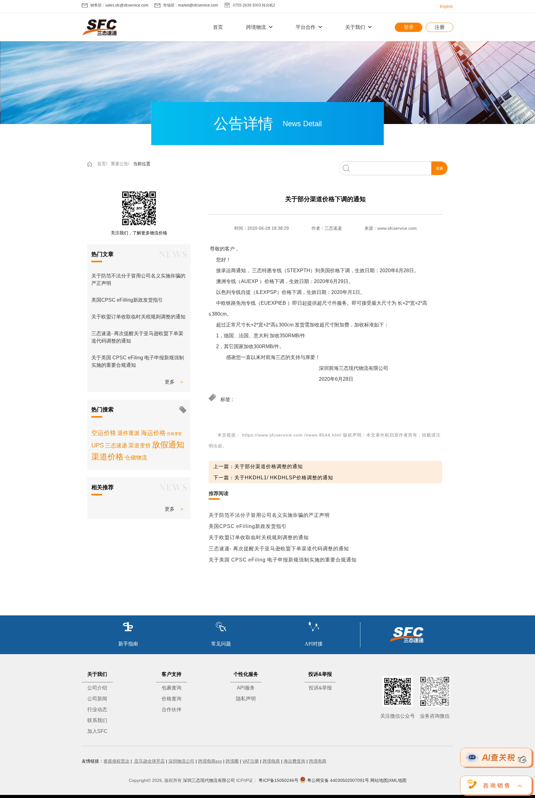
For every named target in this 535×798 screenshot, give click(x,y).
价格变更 (174, 434)
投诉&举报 (320, 687)
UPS (97, 445)
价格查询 (171, 698)
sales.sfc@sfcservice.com (126, 5)
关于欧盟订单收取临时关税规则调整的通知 (138, 316)
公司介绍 (97, 687)
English (446, 6)
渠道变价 (139, 445)
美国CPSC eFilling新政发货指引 (127, 300)
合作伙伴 (171, 709)
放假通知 (168, 444)
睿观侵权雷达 (116, 761)
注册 (440, 27)
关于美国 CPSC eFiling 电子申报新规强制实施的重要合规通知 (283, 559)
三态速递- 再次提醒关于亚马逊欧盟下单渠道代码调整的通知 (279, 548)
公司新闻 (97, 698)
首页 (218, 27)
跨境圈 (232, 761)
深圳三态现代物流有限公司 (209, 780)
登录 (409, 27)
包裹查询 (171, 687)
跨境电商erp (210, 761)
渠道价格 (107, 456)
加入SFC (97, 731)
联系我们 (97, 720)
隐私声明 (246, 698)
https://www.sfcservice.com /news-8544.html (291, 434)
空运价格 (103, 432)
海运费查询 (294, 761)
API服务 (246, 687)
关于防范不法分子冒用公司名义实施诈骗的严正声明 (269, 515)
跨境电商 (271, 761)
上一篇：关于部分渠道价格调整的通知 (258, 466)
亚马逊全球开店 (149, 761)
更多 (170, 381)
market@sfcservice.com (198, 5)
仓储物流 (136, 457)
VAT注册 (250, 761)
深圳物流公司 (181, 761)
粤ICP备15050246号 (278, 780)
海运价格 (153, 432)
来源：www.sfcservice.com (390, 228)
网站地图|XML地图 (388, 780)
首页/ (102, 163)
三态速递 (116, 445)
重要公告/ (120, 163)
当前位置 (141, 163)
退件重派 (128, 433)
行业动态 (97, 709)
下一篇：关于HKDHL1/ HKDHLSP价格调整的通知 (273, 477)
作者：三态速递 (326, 228)
